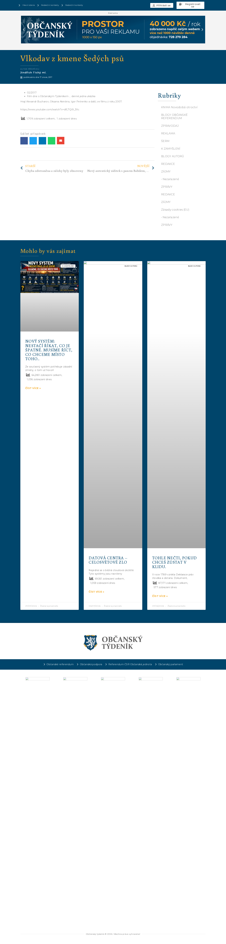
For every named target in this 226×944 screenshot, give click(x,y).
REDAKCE (168, 164)
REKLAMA (168, 133)
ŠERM (165, 141)
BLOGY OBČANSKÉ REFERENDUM (174, 116)
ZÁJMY (166, 171)
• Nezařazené (170, 179)
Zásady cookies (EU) (175, 209)
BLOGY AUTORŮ (172, 156)
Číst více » (33, 388)
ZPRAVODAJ (170, 125)
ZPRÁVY (166, 186)
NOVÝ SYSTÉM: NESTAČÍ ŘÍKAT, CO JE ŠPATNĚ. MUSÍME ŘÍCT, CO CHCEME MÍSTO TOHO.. (48, 349)
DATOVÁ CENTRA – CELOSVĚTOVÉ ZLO (108, 560)
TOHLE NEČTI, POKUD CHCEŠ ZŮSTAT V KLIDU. (174, 562)
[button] (161, 5)
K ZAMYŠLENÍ (170, 148)
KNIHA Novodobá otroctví (179, 107)
